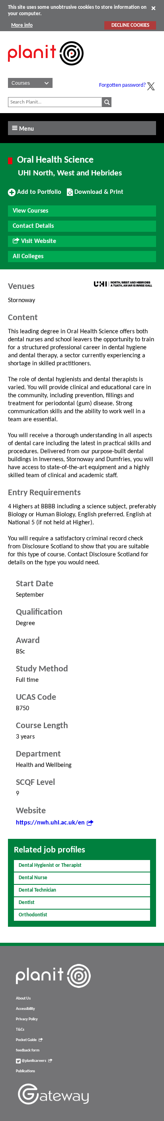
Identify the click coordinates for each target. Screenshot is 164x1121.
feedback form (27, 1050)
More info (22, 25)
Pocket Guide (26, 1040)
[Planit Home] (46, 70)
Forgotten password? (122, 85)
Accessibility (25, 1009)
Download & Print (97, 195)
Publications (25, 1071)
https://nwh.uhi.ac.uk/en (50, 823)
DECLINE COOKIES (130, 25)
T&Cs (20, 1029)
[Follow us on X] (151, 86)
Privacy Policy (27, 1019)
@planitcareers (33, 1061)
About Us (23, 998)
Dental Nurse (33, 877)
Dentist (27, 902)
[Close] (153, 8)
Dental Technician (37, 890)
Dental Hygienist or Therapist (50, 865)
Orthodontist (33, 915)
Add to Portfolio (38, 195)
